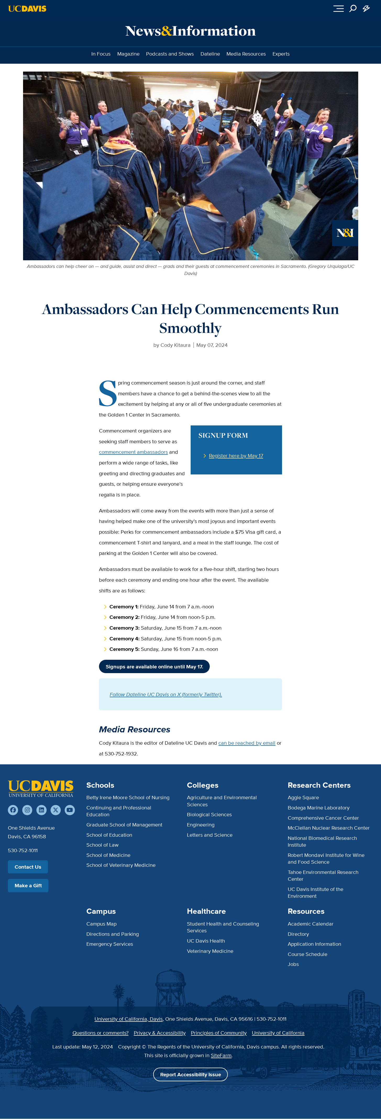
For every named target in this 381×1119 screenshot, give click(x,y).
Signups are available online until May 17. (154, 667)
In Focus (101, 53)
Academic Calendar (311, 923)
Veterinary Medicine (210, 951)
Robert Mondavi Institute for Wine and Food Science (326, 858)
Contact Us (28, 867)
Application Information (314, 944)
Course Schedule (307, 954)
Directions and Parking (112, 934)
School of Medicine (108, 855)
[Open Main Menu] (338, 8)
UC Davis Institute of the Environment (315, 892)
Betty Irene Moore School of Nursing (127, 797)
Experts (281, 53)
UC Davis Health (206, 940)
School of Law (102, 844)
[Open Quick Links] (366, 8)
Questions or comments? (101, 1032)
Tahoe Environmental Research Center (323, 875)
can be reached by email (246, 743)
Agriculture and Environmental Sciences (222, 800)
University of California (278, 1032)
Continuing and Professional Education (118, 811)
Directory (298, 934)
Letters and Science (210, 835)
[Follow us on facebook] (13, 810)
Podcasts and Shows (170, 53)
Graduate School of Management (124, 824)
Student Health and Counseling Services (223, 927)
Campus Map (101, 923)
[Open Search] (353, 8)
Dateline (210, 53)
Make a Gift (28, 885)
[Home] (40, 788)
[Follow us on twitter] (56, 810)
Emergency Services (109, 944)
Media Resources (246, 53)
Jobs (293, 964)
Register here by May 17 (236, 455)
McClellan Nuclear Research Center (329, 827)
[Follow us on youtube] (70, 810)
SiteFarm (221, 1055)
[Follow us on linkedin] (41, 810)
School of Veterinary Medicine (121, 865)
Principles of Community (219, 1032)
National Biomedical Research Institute (322, 841)
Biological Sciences (209, 814)
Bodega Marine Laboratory (319, 807)
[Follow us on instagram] (27, 810)
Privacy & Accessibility (160, 1032)
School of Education (109, 835)
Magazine (128, 53)
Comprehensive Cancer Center (323, 817)
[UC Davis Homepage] (27, 9)
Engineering (200, 824)
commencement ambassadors (133, 452)
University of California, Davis (129, 1019)
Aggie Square (303, 797)
